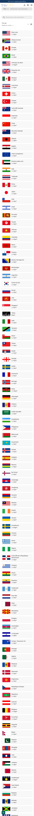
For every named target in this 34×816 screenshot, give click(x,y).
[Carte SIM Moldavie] (6, 665)
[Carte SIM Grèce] (6, 541)
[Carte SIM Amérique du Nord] (6, 63)
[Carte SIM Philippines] (6, 428)
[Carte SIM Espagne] (6, 458)
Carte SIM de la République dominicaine (19, 556)
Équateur (14, 580)
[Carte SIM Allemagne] (6, 397)
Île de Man (14, 717)
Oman (13, 336)
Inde (12, 169)
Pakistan (14, 739)
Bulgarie (14, 793)
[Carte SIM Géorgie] (6, 359)
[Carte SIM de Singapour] (6, 306)
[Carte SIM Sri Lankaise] (6, 215)
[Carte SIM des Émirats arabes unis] (6, 162)
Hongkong (14, 487)
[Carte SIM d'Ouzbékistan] (6, 420)
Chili (12, 199)
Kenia (13, 389)
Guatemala (14, 588)
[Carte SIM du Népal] (6, 733)
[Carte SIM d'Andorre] (6, 314)
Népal (13, 732)
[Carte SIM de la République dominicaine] (6, 557)
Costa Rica (14, 85)
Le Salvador (15, 633)
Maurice (13, 464)
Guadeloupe (15, 777)
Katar (13, 603)
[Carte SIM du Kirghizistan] (6, 680)
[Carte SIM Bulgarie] (6, 794)
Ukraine (13, 518)
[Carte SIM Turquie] (6, 101)
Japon (13, 191)
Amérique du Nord (17, 62)
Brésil (13, 55)
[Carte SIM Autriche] (6, 703)
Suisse (13, 93)
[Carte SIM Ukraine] (6, 519)
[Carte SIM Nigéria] (6, 549)
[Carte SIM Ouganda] (6, 725)
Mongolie (14, 747)
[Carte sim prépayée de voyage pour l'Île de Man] (6, 718)
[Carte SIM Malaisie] (6, 503)
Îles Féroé (14, 472)
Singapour (14, 305)
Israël (13, 207)
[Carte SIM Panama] (6, 253)
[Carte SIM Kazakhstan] (6, 443)
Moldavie (14, 664)
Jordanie (14, 762)
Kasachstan (15, 442)
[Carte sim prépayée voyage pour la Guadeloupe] (6, 778)
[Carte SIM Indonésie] (6, 116)
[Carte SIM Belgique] (6, 710)
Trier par (4, 23)
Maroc (13, 245)
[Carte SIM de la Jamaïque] (6, 809)
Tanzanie (14, 328)
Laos (12, 755)
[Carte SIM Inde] (6, 170)
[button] (28, 5)
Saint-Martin (15, 785)
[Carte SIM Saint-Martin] (6, 786)
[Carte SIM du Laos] (6, 756)
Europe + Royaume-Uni (18, 641)
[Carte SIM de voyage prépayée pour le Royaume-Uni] (6, 71)
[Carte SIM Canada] (6, 48)
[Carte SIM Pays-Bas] (6, 596)
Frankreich (14, 373)
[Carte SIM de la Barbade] (6, 801)
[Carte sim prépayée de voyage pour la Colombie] (6, 238)
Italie (12, 320)
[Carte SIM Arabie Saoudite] (6, 412)
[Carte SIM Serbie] (6, 352)
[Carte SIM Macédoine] (6, 611)
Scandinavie (15, 525)
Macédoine (14, 611)
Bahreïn (13, 770)
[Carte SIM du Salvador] (6, 634)
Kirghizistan (15, 679)
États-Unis (14, 32)
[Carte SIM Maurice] (6, 465)
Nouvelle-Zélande (17, 131)
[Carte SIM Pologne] (6, 619)
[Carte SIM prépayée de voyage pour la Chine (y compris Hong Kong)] (6, 124)
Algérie (13, 656)
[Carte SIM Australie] (6, 109)
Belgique (14, 709)
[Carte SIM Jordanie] (6, 763)
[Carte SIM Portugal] (6, 649)
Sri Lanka (14, 214)
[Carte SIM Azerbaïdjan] (6, 627)
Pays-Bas (14, 595)
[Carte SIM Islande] (6, 450)
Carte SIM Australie (17, 108)
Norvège (14, 381)
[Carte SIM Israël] (6, 207)
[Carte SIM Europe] (6, 154)
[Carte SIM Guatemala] (6, 589)
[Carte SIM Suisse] (6, 94)
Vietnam (14, 229)
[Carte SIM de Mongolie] (6, 748)
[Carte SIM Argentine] (6, 276)
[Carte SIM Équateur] (6, 581)
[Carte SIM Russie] (6, 291)
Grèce (13, 540)
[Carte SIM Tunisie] (6, 223)
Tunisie (13, 222)
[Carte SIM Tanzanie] (6, 329)
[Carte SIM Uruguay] (6, 566)
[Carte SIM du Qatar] (6, 604)
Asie (12, 298)
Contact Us (3, 812)
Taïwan (13, 343)
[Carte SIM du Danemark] (6, 672)
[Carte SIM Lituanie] (6, 534)
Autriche (14, 702)
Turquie (13, 100)
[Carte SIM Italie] (6, 321)
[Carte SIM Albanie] (6, 139)
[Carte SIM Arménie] (6, 496)
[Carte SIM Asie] (6, 299)
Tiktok (13, 313)
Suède (13, 366)
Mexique (14, 78)
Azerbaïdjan (15, 626)
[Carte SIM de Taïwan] (6, 344)
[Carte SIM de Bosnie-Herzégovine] (6, 261)
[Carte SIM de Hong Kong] (6, 488)
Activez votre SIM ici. (20, 1)
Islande (13, 449)
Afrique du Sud (16, 40)
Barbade (14, 800)
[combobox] (17, 9)
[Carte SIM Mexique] (6, 79)
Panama (13, 252)
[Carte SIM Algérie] (6, 657)
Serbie (13, 351)
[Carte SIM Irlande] (6, 511)
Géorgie (13, 358)
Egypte (13, 146)
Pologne (14, 618)
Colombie (14, 237)
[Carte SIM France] (6, 374)
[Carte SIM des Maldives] (6, 695)
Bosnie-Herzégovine (17, 260)
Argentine (14, 275)
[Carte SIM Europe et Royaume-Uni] (6, 642)
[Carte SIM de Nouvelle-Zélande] (6, 132)
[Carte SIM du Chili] (6, 200)
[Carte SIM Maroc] (6, 245)
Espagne (14, 457)
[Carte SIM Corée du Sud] (6, 283)
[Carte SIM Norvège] (6, 382)
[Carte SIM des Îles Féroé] (6, 473)
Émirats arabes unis (17, 161)
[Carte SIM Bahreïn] (6, 771)
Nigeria (13, 548)
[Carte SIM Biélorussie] (6, 435)
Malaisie (13, 502)
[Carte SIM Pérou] (6, 185)
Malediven (14, 694)
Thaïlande (14, 176)
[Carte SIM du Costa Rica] (6, 86)
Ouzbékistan (15, 419)
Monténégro (15, 267)
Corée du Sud (15, 282)
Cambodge (14, 480)
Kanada (13, 47)
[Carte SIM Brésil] (6, 56)
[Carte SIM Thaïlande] (6, 177)
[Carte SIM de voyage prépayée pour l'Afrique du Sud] (6, 41)
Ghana (13, 573)
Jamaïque (14, 808)
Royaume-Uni (15, 70)
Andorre (13, 404)
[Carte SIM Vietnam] (6, 230)
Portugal (14, 648)
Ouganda (14, 724)
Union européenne (17, 153)
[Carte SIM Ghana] (6, 574)
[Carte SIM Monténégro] (6, 268)
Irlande (13, 510)
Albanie (13, 138)
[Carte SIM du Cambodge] (6, 481)
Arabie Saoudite (16, 411)
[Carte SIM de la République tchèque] (6, 687)
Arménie (14, 495)
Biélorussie (14, 434)
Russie (13, 290)
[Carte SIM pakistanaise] (6, 740)
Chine (13, 123)
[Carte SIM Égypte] (6, 147)
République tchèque (17, 686)
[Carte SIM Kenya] (6, 390)
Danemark (14, 671)
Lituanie (13, 533)
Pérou (13, 184)
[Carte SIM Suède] (6, 367)
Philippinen (14, 427)
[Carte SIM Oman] (6, 336)
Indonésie (14, 116)
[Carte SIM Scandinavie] (6, 526)
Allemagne (14, 396)
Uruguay (14, 565)
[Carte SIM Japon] (6, 192)
